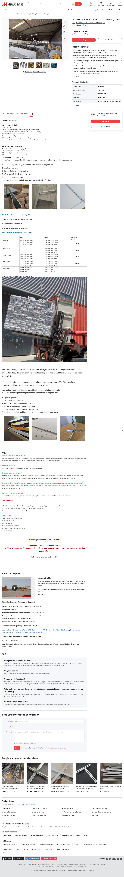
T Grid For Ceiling (101, 844)
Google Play (18, 859)
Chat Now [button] (111, 40)
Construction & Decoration (16, 14)
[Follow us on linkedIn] (121, 859)
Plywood (25, 630)
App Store (7, 859)
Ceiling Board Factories (28, 844)
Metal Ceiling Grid (67, 835)
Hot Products (22, 864)
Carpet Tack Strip (20, 632)
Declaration (82, 870)
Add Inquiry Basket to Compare (35, 72)
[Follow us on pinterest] (118, 859)
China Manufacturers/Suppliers (46, 864)
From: (11, 722)
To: (12, 727)
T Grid (61, 630)
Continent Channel (84, 864)
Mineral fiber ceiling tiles (39, 815)
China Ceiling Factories (10, 844)
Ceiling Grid (35, 14)
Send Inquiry (83, 40)
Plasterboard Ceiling (37, 835)
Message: (10, 732)
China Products (32, 864)
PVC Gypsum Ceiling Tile (51, 630)
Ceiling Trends (48, 849)
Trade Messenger (32, 859)
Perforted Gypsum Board (34, 632)
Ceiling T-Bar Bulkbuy (62, 849)
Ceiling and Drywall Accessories (101, 812)
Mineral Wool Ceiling (21, 835)
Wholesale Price (73, 864)
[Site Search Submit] (78, 4)
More (3, 853)
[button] (73, 4)
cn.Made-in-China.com (80, 866)
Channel (66, 630)
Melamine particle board (69, 815)
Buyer (79, 10)
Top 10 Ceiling (36, 849)
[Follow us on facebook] (107, 859)
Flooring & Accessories (9, 815)
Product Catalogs (29, 804)
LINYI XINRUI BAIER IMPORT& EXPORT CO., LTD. (90, 23)
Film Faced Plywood (35, 630)
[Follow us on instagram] (113, 859)
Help (88, 10)
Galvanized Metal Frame (39, 808)
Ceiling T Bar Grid (22, 849)
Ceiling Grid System (82, 835)
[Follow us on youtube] (115, 859)
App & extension (99, 10)
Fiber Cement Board (68, 808)
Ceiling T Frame (87, 844)
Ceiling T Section (8, 849)
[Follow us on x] (110, 859)
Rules (120, 10)
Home (4, 14)
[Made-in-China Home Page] (12, 4)
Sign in (120, 5)
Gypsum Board (17, 630)
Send (16, 748)
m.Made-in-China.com (66, 866)
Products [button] (33, 4)
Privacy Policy (91, 870)
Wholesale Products (62, 864)
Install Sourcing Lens (50, 859)
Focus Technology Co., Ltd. (48, 870)
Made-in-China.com (54, 866)
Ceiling (28, 14)
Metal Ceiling (7, 835)
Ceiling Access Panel (38, 812)
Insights (103, 864)
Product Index (95, 864)
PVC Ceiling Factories (63, 844)
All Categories (9, 10)
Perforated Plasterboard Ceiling (71, 812)
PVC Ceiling (10, 632)
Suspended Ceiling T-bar (9, 812)
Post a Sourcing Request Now (56, 748)
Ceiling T (76, 844)
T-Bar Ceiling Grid (46, 14)
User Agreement (72, 870)
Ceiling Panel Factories (46, 844)
